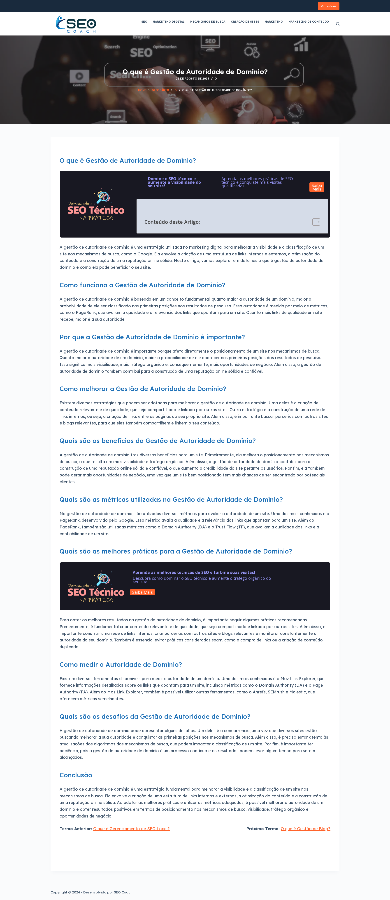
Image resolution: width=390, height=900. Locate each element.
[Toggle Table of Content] (314, 222)
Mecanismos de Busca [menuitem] (207, 21)
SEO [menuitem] (144, 21)
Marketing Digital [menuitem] (169, 21)
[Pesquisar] (337, 24)
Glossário (328, 6)
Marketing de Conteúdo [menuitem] (308, 21)
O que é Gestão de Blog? (305, 828)
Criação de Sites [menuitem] (245, 21)
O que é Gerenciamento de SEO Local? (131, 828)
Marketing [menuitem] (274, 21)
